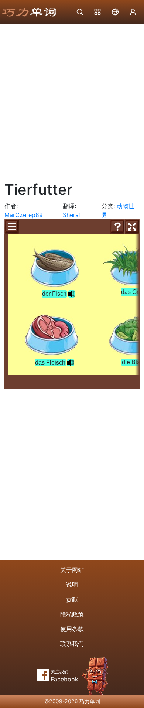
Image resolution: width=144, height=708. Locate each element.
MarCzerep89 (23, 215)
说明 (72, 584)
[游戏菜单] (11, 226)
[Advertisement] (72, 100)
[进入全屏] (132, 226)
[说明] (117, 226)
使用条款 (72, 629)
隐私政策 (72, 614)
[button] (71, 294)
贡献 (72, 599)
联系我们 (72, 643)
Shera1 (72, 215)
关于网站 (72, 569)
